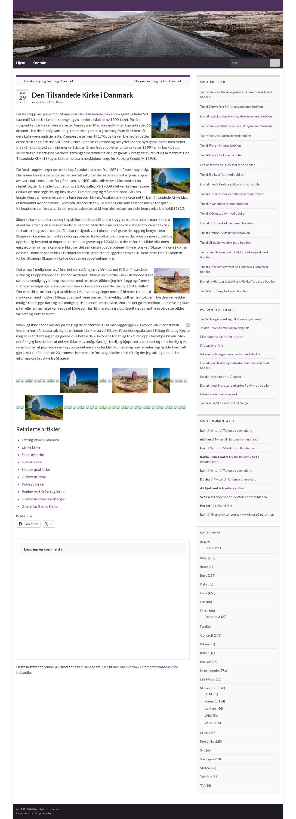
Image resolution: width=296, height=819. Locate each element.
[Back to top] (285, 808)
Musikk (205, 733)
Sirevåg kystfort (211, 345)
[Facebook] (26, 5)
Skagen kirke (26, 236)
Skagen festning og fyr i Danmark (158, 81)
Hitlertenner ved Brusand (218, 394)
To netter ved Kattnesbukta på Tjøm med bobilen (236, 126)
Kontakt (39, 62)
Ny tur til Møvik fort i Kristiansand (234, 448)
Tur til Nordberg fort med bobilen (224, 291)
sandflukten (115, 125)
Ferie (44, 102)
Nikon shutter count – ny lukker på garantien (242, 514)
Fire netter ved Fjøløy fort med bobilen (228, 165)
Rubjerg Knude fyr (130, 158)
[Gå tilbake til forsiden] (148, 34)
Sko (202, 750)
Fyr (202, 626)
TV (202, 785)
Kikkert (205, 644)
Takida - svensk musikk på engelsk (224, 328)
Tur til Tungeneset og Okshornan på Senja (230, 319)
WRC (208, 715)
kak (38, 102)
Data (203, 584)
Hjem (20, 62)
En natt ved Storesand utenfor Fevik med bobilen (235, 385)
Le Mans (211, 708)
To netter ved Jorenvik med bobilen (225, 136)
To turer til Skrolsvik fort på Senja (224, 403)
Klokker (205, 662)
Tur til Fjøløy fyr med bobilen (220, 145)
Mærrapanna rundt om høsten (221, 337)
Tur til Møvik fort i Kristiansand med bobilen (231, 106)
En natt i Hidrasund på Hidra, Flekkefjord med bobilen (238, 281)
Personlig (207, 741)
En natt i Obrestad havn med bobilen (226, 223)
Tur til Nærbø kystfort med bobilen (225, 233)
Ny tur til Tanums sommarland (231, 430)
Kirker (60, 102)
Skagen (66, 114)
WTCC (210, 723)
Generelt (206, 635)
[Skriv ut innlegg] (186, 103)
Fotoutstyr (212, 617)
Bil (202, 542)
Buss (203, 575)
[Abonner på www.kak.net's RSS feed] (18, 5)
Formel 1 (211, 701)
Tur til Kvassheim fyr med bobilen (224, 204)
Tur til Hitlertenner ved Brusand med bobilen (232, 194)
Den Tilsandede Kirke (95, 114)
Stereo (205, 768)
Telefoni (206, 777)
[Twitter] (33, 5)
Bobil (203, 558)
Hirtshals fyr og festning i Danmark (49, 81)
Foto (52, 102)
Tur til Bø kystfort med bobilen (222, 174)
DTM (208, 694)
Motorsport (208, 688)
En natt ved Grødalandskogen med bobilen (231, 184)
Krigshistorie (209, 670)
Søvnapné (207, 759)
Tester (210, 548)
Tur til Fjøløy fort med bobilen (221, 155)
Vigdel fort (224, 506)
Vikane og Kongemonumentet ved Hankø (230, 354)
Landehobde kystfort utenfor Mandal (241, 497)
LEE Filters (207, 679)
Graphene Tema (45, 813)
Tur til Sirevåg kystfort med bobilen (225, 242)
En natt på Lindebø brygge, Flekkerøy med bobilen (236, 116)
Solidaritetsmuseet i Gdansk (220, 377)
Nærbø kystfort (233, 488)
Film (203, 602)
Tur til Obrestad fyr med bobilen (223, 213)
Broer (204, 567)
